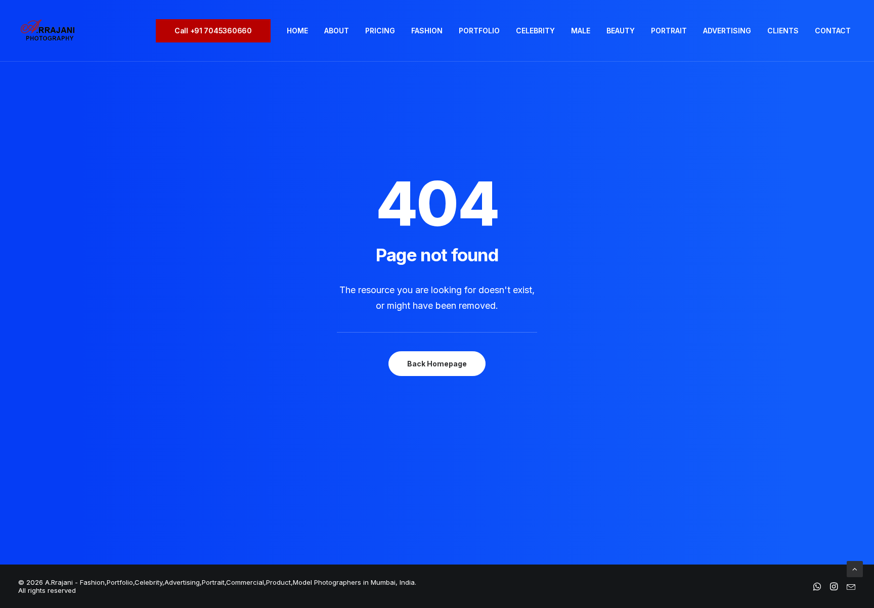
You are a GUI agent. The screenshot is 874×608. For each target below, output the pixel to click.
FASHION (427, 30)
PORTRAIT (669, 30)
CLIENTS (783, 30)
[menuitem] (217, 31)
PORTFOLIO (479, 30)
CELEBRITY (535, 30)
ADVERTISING (727, 30)
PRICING (380, 30)
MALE (580, 30)
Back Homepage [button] (437, 363)
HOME (297, 30)
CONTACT (833, 30)
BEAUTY (620, 30)
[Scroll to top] (855, 568)
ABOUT (336, 30)
